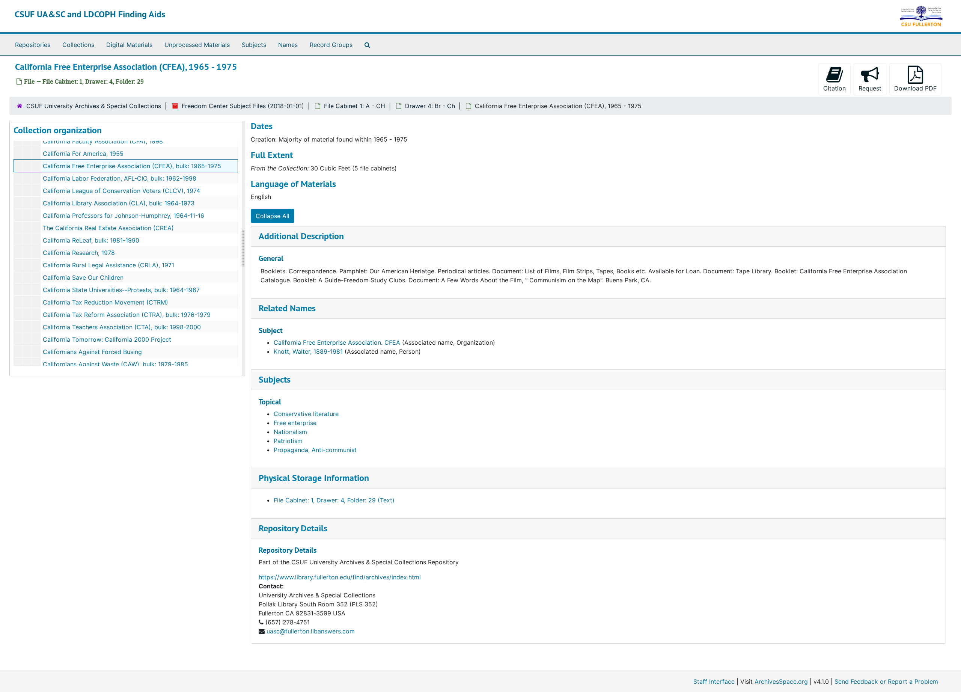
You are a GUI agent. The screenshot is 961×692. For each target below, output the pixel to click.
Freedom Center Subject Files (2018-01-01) (243, 106)
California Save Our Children (83, 277)
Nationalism (290, 432)
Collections (78, 44)
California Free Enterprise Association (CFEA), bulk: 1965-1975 (132, 166)
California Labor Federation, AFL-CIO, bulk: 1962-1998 (119, 178)
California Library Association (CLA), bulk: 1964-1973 (118, 203)
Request (870, 88)
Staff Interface (714, 681)
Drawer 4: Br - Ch (430, 106)
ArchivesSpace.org (781, 681)
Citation (834, 88)
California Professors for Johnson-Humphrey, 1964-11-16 (123, 215)
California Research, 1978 (79, 252)
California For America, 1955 (83, 153)
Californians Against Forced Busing (92, 352)
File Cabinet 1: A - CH (354, 106)
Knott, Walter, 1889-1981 (308, 351)
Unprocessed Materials (197, 44)
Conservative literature (306, 414)
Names (288, 44)
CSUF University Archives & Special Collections (93, 106)
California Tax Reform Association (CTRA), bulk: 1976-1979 (127, 314)
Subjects (254, 44)
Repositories (32, 44)
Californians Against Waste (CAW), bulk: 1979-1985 (115, 364)
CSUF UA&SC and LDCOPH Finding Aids (90, 14)
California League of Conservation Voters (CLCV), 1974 (121, 190)
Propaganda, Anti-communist (315, 450)
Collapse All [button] (272, 216)
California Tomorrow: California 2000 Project (107, 339)
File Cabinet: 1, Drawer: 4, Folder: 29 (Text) (334, 500)
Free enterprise (295, 423)
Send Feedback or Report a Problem (886, 681)
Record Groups (331, 44)
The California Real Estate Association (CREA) (108, 228)
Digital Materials (129, 44)
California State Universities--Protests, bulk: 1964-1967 (121, 290)
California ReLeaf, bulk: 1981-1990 (91, 240)
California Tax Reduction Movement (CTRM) (105, 302)
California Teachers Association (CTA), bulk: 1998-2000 (122, 327)
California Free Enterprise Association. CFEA (337, 342)
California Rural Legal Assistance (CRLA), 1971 (108, 265)
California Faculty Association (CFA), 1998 (103, 141)
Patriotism (288, 441)
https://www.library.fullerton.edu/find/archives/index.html (340, 577)
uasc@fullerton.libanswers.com (311, 631)
